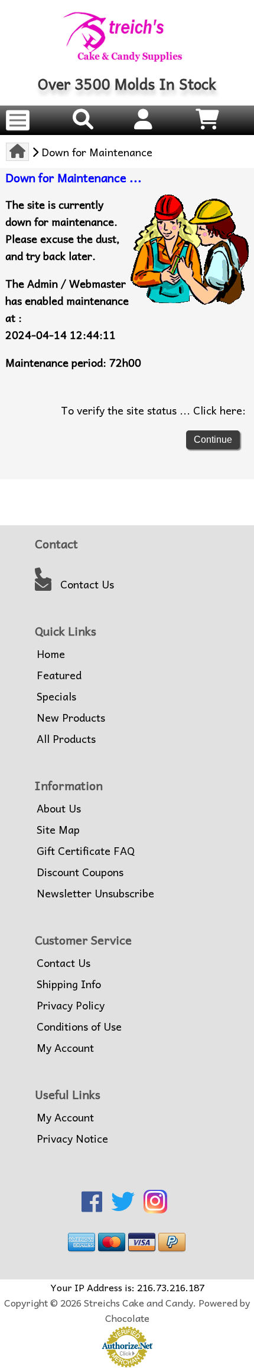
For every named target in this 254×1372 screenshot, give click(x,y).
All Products (66, 738)
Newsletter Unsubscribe (95, 893)
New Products (71, 717)
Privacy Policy (71, 1005)
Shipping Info (69, 984)
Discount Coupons (80, 872)
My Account (65, 1047)
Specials (56, 696)
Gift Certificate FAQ (86, 850)
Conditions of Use (79, 1026)
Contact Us (87, 584)
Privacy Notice (72, 1138)
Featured (59, 675)
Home (51, 654)
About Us (59, 808)
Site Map (58, 829)
